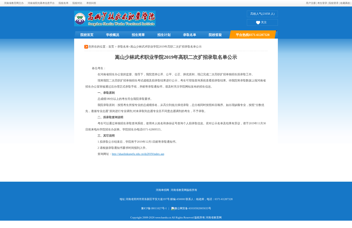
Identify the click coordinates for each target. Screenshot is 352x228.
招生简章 (138, 35)
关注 (264, 22)
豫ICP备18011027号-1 (154, 208)
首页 (111, 46)
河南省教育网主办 (14, 3)
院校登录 (334, 3)
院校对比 (77, 3)
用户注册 (311, 3)
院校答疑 (215, 35)
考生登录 (322, 3)
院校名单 (63, 3)
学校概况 (112, 35)
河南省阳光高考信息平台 (41, 3)
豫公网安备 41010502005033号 (193, 208)
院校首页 (87, 35)
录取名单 (189, 35)
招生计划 (163, 35)
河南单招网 (162, 189)
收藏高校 (345, 3)
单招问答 (91, 3)
